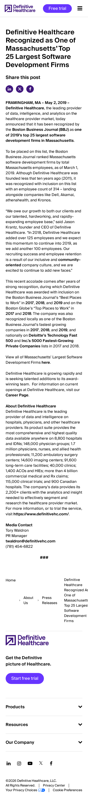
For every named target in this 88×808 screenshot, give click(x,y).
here (46, 362)
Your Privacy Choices (21, 790)
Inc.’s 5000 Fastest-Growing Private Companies (39, 343)
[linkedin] (9, 89)
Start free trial (24, 678)
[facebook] (30, 89)
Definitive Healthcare (25, 108)
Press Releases (49, 600)
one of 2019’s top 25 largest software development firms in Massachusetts (44, 135)
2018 (40, 303)
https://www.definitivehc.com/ (41, 514)
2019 (58, 303)
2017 (29, 303)
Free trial (57, 8)
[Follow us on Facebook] (51, 763)
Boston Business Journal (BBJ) (40, 129)
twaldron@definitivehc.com (30, 541)
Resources (17, 724)
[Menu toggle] (80, 8)
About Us (28, 600)
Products (15, 707)
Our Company (20, 742)
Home (11, 580)
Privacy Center (54, 785)
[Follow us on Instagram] (19, 763)
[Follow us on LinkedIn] (8, 763)
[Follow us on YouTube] (30, 763)
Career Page (17, 395)
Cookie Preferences (67, 790)
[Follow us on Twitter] (41, 763)
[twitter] (19, 89)
